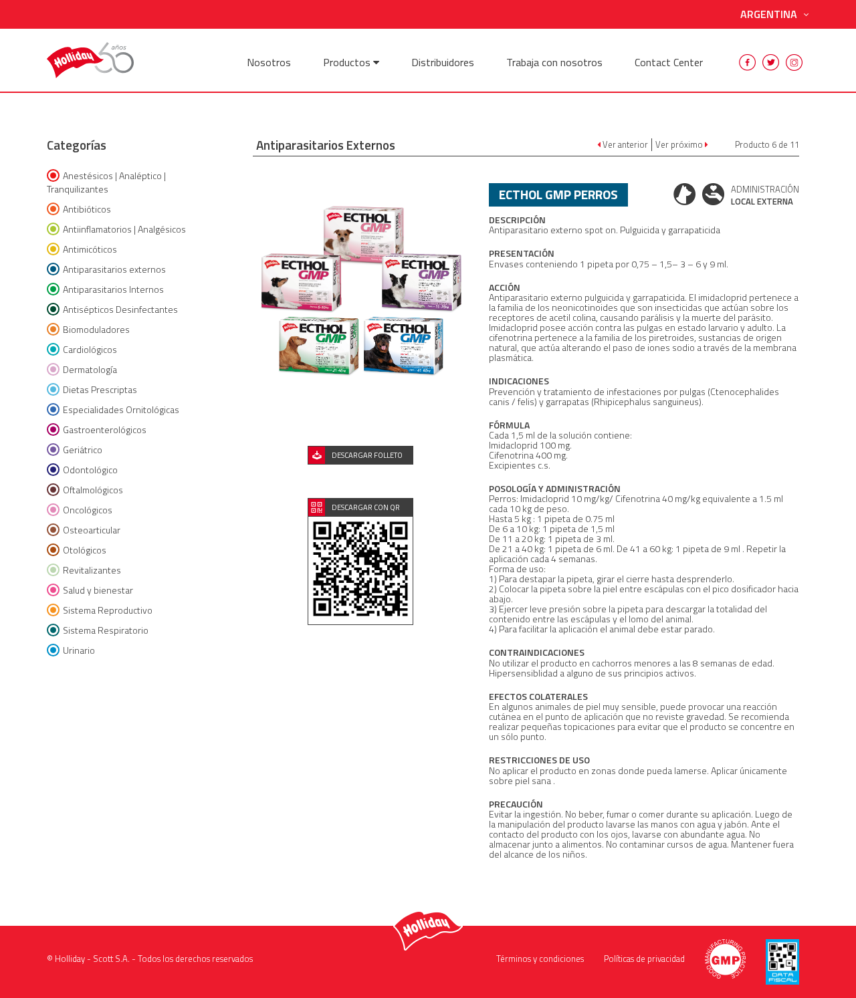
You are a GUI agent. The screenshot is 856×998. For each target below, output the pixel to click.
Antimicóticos (90, 249)
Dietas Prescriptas (100, 389)
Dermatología (90, 369)
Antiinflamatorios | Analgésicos (124, 229)
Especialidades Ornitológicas (121, 409)
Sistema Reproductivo (107, 610)
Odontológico (90, 470)
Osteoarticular (91, 530)
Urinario (79, 650)
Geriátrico (82, 450)
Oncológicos (87, 510)
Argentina (768, 14)
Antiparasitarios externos (114, 269)
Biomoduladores (96, 329)
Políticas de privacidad (644, 958)
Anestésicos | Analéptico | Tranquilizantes (106, 182)
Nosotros (269, 62)
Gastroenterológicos (104, 429)
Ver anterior (624, 144)
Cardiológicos (90, 349)
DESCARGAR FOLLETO (367, 455)
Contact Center (669, 62)
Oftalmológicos (93, 490)
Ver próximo (680, 144)
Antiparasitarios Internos (113, 289)
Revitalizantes (92, 570)
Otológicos (84, 550)
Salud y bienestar (98, 590)
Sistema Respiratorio (105, 630)
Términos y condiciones (540, 958)
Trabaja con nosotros (554, 62)
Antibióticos (87, 209)
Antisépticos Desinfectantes (120, 309)
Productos (348, 62)
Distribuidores (442, 62)
